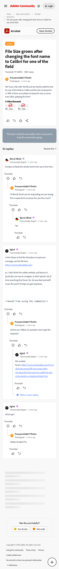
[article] (29, 169)
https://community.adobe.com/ (18, 265)
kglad (12, 249)
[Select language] (38, 6)
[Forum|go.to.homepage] (22, 5)
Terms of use (31, 550)
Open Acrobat (45, 30)
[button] (6, 7)
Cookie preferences (13, 555)
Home (9, 14)
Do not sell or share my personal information (24, 560)
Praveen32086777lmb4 (20, 77)
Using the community (14, 550)
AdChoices (13, 565)
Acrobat (38, 14)
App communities (23, 14)
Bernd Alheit (15, 158)
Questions (10, 17)
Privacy (41, 550)
